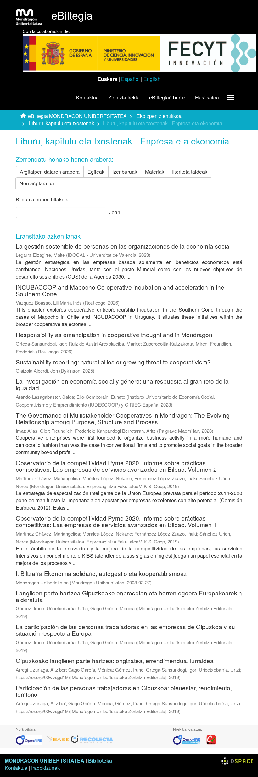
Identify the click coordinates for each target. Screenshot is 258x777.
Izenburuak (124, 171)
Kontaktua (87, 97)
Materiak (154, 171)
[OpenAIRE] (30, 739)
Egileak (95, 171)
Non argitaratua (37, 183)
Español (130, 78)
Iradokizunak (45, 767)
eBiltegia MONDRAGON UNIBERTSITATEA (77, 116)
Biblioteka (100, 760)
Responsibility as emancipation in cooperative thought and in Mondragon (114, 334)
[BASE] (57, 739)
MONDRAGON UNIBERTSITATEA (44, 760)
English (151, 78)
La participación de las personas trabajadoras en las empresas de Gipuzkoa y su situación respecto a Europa (125, 629)
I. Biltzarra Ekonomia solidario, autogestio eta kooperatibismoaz (101, 573)
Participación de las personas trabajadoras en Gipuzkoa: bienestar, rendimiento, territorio (124, 690)
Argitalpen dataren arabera (50, 171)
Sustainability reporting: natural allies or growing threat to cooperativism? (113, 362)
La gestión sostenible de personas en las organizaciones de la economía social (123, 246)
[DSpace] (237, 760)
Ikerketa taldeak (189, 171)
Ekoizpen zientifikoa (159, 116)
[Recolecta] (92, 739)
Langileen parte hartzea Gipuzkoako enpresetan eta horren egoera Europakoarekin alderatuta (129, 596)
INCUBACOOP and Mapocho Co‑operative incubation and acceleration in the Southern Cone (120, 290)
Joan (114, 212)
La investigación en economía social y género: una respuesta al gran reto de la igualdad (122, 384)
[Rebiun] (211, 739)
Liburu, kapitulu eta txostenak (61, 123)
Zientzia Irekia (124, 97)
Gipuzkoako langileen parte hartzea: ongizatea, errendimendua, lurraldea (115, 660)
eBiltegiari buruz (167, 97)
